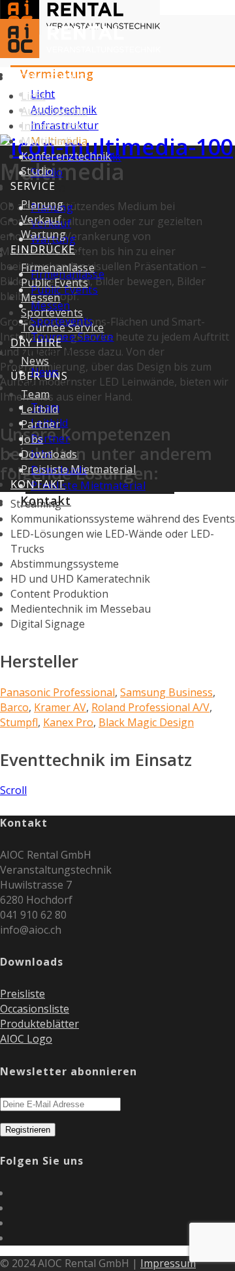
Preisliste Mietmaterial (88, 485)
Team (35, 394)
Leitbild (39, 409)
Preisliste (22, 994)
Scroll (13, 790)
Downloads (49, 454)
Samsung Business (166, 692)
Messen (41, 297)
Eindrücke (42, 249)
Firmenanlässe (58, 267)
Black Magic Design (146, 722)
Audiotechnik (54, 111)
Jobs (32, 439)
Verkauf (41, 219)
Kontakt (45, 500)
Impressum (168, 1263)
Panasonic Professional (57, 692)
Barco (14, 707)
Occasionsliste (34, 1009)
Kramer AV (60, 707)
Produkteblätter (39, 1024)
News (35, 361)
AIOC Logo (26, 1039)
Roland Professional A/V (150, 707)
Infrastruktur (55, 126)
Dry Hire (46, 352)
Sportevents (52, 312)
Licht (33, 96)
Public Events (54, 282)
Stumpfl (19, 722)
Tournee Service (72, 336)
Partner (50, 438)
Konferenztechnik (66, 156)
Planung (42, 204)
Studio (37, 171)
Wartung (43, 234)
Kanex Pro (68, 722)
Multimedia (49, 141)
